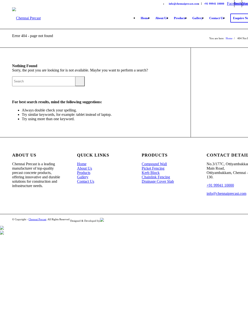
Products (83, 173)
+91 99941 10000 (214, 3)
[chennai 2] (26, 18)
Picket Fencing (153, 168)
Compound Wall (154, 164)
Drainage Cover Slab (158, 181)
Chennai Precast (37, 219)
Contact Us (85, 181)
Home (81, 164)
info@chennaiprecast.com (184, 3)
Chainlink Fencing (156, 177)
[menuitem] (184, 3)
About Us (84, 168)
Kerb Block (151, 173)
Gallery (82, 177)
